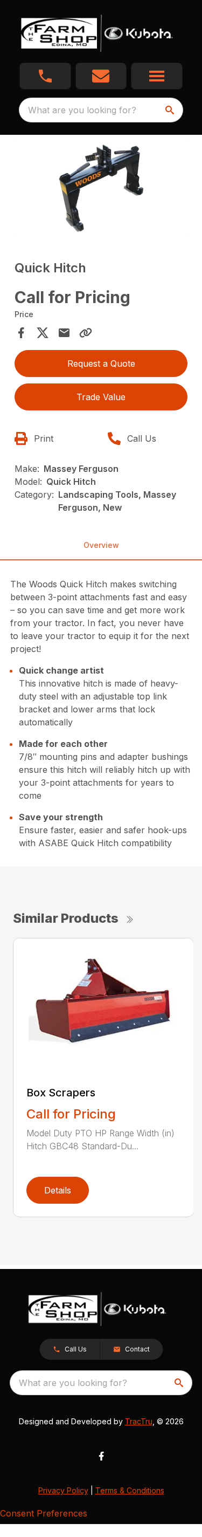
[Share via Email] (64, 332)
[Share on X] (42, 332)
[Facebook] (101, 1456)
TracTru (138, 1421)
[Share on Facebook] (21, 332)
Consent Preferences (43, 1513)
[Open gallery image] (101, 188)
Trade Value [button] (101, 397)
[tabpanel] (101, 189)
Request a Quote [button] (101, 363)
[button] (45, 76)
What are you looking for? (82, 110)
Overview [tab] (101, 545)
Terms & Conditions (129, 1490)
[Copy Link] (85, 332)
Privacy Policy (63, 1490)
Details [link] (57, 1190)
